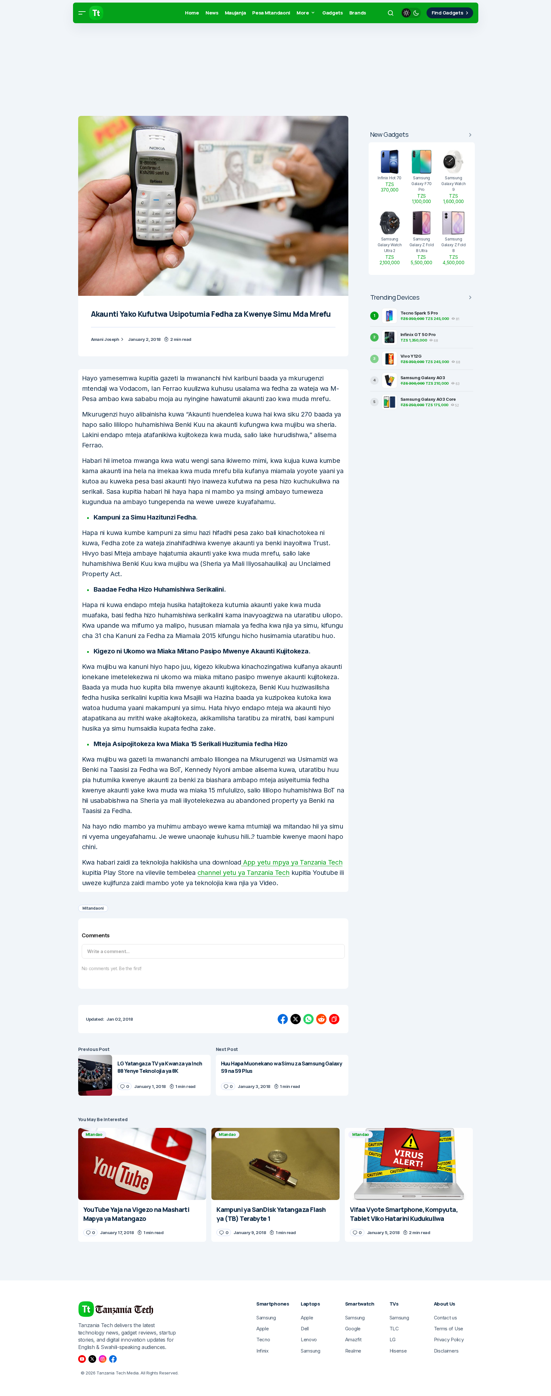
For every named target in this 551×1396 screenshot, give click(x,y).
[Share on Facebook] (282, 1019)
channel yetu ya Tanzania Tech (243, 872)
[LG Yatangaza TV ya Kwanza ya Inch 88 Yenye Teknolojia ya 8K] (95, 1075)
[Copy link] (334, 1019)
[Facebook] (113, 1359)
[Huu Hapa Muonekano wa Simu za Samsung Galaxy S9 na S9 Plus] (282, 1075)
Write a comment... (108, 951)
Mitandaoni (93, 908)
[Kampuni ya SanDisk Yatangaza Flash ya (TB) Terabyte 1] (275, 1164)
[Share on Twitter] (295, 1019)
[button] (82, 13)
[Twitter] (92, 1359)
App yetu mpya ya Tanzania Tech (292, 862)
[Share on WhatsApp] (308, 1019)
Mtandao (94, 1134)
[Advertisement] (193, 71)
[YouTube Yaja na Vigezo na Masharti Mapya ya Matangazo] (142, 1164)
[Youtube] (82, 1359)
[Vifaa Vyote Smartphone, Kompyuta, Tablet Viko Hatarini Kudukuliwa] (409, 1164)
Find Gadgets (447, 12)
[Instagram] (102, 1359)
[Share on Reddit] (321, 1019)
